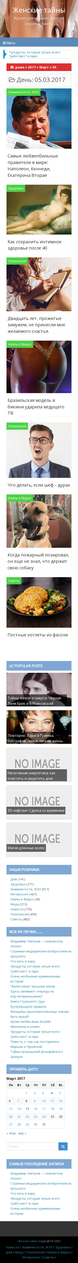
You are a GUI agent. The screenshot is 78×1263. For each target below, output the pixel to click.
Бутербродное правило (28, 1006)
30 (35, 1124)
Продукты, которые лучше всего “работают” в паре (34, 54)
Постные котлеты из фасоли (38, 635)
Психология (17, 261)
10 (44, 1101)
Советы (14, 581)
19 (60, 1109)
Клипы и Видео (19, 344)
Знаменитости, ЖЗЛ (23, 92)
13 (10, 1109)
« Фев (11, 1133)
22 (27, 1116)
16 (35, 1109)
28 (19, 1124)
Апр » (22, 1133)
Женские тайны (39, 10)
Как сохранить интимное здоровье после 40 (35, 245)
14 (19, 1109)
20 (10, 1116)
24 (44, 1116)
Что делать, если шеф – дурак (39, 485)
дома (19, 67)
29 (27, 1124)
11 (52, 1101)
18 (52, 1109)
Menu (10, 42)
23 (35, 1116)
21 (19, 1116)
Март (44, 67)
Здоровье (15, 188)
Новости (17, 909)
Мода (14, 904)
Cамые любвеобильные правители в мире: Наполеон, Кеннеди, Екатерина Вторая (33, 165)
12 (60, 1101)
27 (10, 1124)
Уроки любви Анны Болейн (30, 1022)
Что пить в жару (22, 961)
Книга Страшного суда (27, 1001)
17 (44, 1109)
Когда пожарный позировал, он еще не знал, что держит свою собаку (38, 561)
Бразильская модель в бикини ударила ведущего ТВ (36, 406)
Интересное (19, 894)
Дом (13, 879)
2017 (32, 67)
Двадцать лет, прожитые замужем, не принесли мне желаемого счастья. (36, 324)
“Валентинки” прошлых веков (32, 986)
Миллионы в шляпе (25, 1027)
